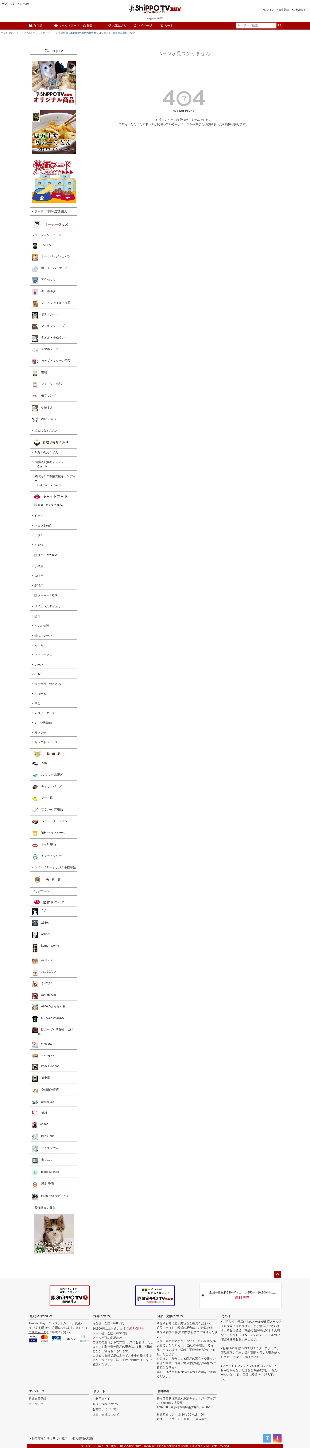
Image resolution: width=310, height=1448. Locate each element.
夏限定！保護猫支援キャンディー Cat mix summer (55, 480)
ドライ (38, 515)
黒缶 (37, 616)
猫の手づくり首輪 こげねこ (55, 1032)
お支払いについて (41, 1316)
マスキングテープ (51, 326)
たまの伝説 (41, 625)
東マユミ (45, 1159)
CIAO (38, 674)
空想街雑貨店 (48, 1089)
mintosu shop (48, 1171)
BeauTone (46, 1136)
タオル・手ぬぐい (51, 337)
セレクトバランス (46, 742)
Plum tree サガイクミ (54, 1195)
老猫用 (38, 585)
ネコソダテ (47, 960)
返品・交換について (171, 1316)
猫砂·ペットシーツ (52, 832)
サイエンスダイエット (49, 606)
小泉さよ (45, 407)
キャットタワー (50, 855)
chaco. (43, 1124)
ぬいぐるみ (47, 418)
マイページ (144, 25)
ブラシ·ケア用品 (50, 809)
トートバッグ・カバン (54, 256)
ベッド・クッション (53, 821)
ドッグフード (41, 891)
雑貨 (90, 25)
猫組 (42, 1112)
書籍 (42, 372)
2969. (43, 922)
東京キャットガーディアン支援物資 (48, 32)
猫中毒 (44, 1077)
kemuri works (48, 945)
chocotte (45, 1043)
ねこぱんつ (47, 971)
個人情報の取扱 (82, 1438)
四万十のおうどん (46, 452)
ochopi (44, 934)
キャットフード (69, 25)
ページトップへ (277, 1274)
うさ (42, 910)
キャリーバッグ (50, 786)
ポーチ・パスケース (53, 268)
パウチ (38, 535)
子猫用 (38, 566)
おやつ (38, 545)
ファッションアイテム (46, 235)
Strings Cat (47, 994)
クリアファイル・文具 (54, 302)
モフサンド (47, 395)
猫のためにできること (13, 32)
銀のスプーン (43, 635)
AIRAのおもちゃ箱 (52, 1006)
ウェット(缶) (42, 525)
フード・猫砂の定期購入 (51, 211)
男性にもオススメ (46, 430)
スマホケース (48, 349)
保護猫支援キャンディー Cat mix (50, 464)
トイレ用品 (47, 844)
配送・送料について (106, 1404)
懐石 (37, 703)
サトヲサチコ (48, 1147)
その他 (226, 1316)
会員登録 (284, 9)
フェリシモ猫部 (50, 384)
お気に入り (119, 25)
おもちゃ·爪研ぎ (50, 774)
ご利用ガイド (300, 9)
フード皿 (45, 797)
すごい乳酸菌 (43, 722)
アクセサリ (47, 279)
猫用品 (38, 25)
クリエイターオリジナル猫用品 (55, 867)
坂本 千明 (46, 1183)
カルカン (40, 645)
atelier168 (46, 1101)
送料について (102, 1316)
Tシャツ (45, 244)
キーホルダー (48, 291)
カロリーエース (44, 713)
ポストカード (48, 314)
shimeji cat (46, 1055)
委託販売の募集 (43, 1207)
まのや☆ (45, 983)
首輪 (42, 763)
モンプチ (40, 732)
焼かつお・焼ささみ (47, 684)
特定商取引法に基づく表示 (186, 1372)
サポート (99, 1391)
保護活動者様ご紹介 (123, 32)
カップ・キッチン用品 (54, 360)
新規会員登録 (37, 1398)
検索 (279, 25)
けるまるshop (48, 1066)
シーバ (38, 664)
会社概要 (163, 1391)
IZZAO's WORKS (51, 1018)
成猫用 (38, 576)
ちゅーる (40, 693)
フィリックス (43, 655)
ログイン (269, 9)
